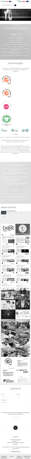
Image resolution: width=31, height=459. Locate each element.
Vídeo (21, 212)
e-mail (18, 394)
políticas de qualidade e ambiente (8, 150)
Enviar (15, 418)
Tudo (4, 212)
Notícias (9, 212)
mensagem (4, 400)
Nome (2, 394)
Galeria (15, 212)
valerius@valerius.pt (15, 451)
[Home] (11, 5)
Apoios (4, 216)
